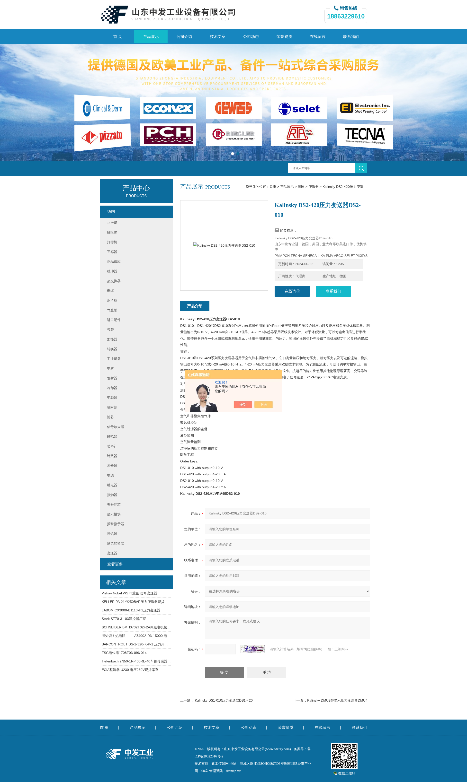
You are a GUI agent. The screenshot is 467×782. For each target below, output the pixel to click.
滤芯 (110, 417)
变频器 (112, 398)
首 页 (117, 37)
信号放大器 (115, 427)
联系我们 (351, 37)
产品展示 (151, 37)
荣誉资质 (284, 37)
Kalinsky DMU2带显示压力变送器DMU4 (337, 700)
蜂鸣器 (112, 436)
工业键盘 (114, 359)
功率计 (112, 446)
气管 (110, 329)
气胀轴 (112, 310)
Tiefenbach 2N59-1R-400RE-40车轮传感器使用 (136, 661)
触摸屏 (112, 232)
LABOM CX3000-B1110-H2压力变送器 (131, 610)
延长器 (112, 466)
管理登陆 (216, 771)
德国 (301, 187)
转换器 (112, 349)
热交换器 (114, 281)
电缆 (110, 291)
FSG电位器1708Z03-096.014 (124, 653)
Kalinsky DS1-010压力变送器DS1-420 (224, 700)
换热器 (112, 534)
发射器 (112, 378)
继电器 (112, 485)
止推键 (112, 223)
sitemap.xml (234, 771)
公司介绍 (184, 37)
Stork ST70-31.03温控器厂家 (124, 619)
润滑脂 (112, 300)
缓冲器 (112, 271)
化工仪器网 (220, 763)
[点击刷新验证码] (253, 649)
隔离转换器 (115, 543)
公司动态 (251, 37)
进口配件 (114, 320)
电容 (110, 368)
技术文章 (217, 37)
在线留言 (317, 37)
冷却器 (112, 388)
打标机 (112, 242)
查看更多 (115, 564)
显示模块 (114, 514)
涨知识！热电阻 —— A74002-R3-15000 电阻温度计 (136, 636)
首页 (272, 187)
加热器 (112, 339)
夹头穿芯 (114, 504)
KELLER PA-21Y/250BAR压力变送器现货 (133, 602)
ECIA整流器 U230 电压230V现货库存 (130, 670)
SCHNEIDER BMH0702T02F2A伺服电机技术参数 (136, 627)
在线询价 (292, 291)
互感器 (112, 252)
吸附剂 (112, 407)
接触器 (112, 495)
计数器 (112, 456)
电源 (110, 475)
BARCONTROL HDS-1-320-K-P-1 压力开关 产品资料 (136, 644)
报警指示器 (115, 524)
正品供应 (114, 261)
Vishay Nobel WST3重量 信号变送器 (129, 593)
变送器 (313, 187)
